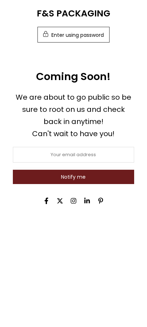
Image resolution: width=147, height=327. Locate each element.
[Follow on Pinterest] (100, 201)
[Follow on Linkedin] (87, 201)
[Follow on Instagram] (73, 201)
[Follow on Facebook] (46, 201)
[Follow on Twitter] (60, 201)
